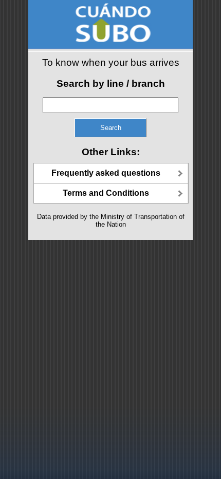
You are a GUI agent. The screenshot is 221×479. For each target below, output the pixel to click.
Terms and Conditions (106, 193)
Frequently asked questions (105, 173)
